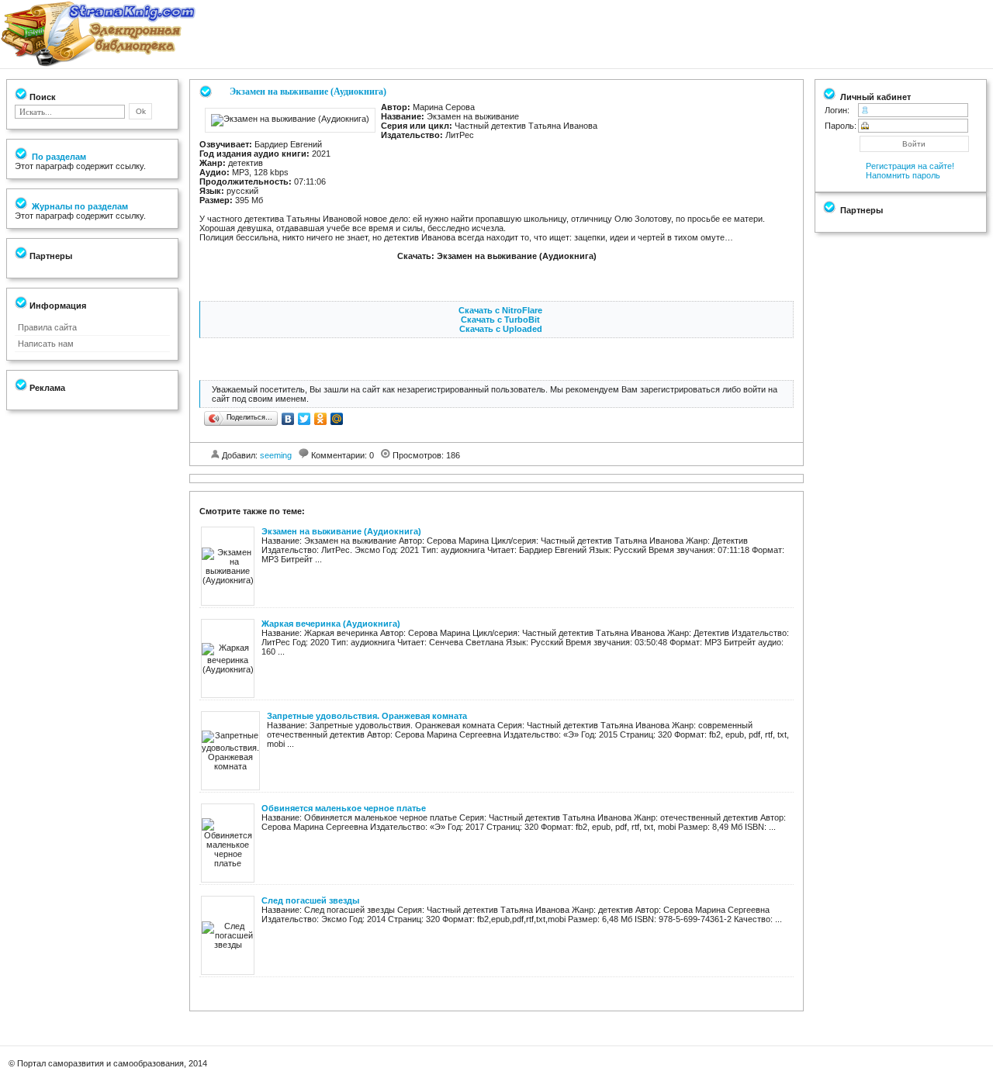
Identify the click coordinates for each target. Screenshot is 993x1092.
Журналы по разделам (78, 206)
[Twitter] (304, 419)
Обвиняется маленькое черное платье (343, 808)
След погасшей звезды (310, 900)
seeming (276, 455)
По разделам (57, 156)
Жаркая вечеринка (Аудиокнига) (330, 623)
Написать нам (46, 343)
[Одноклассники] (321, 419)
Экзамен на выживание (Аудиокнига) (341, 531)
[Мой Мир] (337, 419)
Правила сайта (47, 327)
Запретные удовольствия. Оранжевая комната (367, 716)
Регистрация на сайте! (910, 166)
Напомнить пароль (903, 175)
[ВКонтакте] (288, 419)
